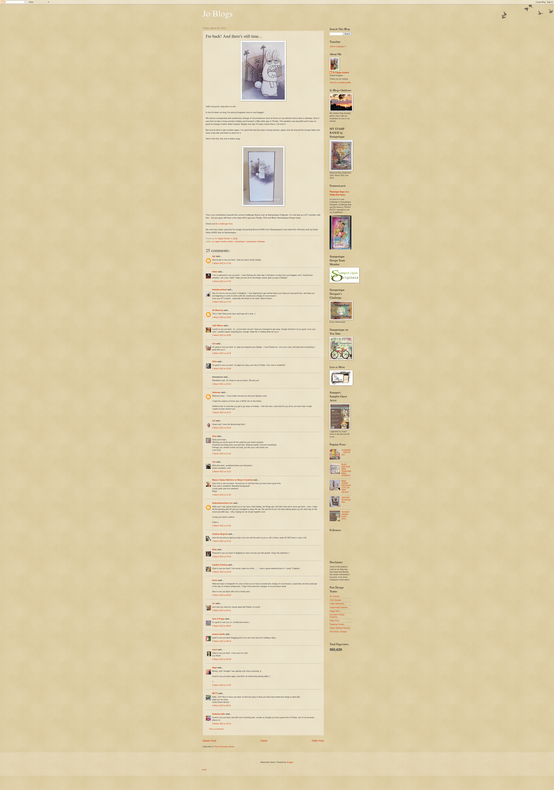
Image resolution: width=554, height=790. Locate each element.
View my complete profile (340, 82)
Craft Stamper (335, 600)
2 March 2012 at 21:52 (221, 471)
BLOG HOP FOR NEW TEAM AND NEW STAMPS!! (346, 470)
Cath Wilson (217, 325)
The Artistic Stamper (338, 632)
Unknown (216, 392)
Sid (213, 421)
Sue (214, 344)
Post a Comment (216, 729)
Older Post (318, 740)
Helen (214, 272)
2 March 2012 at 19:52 (221, 384)
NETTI (215, 693)
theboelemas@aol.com (222, 503)
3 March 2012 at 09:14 (221, 641)
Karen (214, 580)
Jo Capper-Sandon (341, 72)
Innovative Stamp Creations (337, 616)
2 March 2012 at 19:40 (221, 368)
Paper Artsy (334, 620)
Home (263, 740)
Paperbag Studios (337, 624)
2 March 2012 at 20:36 (221, 428)
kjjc (213, 256)
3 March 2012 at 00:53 (221, 595)
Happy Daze (335, 611)
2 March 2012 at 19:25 (221, 353)
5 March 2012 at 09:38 (221, 659)
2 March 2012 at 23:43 (221, 572)
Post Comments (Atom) (224, 747)
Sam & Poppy (218, 619)
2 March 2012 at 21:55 (221, 526)
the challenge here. (224, 224)
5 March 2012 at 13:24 (221, 685)
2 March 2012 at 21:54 (221, 495)
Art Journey (334, 596)
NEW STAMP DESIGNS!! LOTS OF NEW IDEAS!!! (346, 486)
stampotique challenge (255, 241)
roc (213, 603)
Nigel (214, 668)
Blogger (290, 762)
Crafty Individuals (337, 604)
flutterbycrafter (218, 714)
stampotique (240, 241)
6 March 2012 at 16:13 (221, 724)
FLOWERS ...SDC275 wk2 (346, 452)
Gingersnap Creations (339, 607)
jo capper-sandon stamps (222, 241)
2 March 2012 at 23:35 (221, 556)
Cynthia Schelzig (219, 565)
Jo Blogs (218, 13)
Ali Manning (217, 310)
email (204, 769)
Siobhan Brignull (220, 534)
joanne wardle (218, 634)
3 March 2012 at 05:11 (221, 610)
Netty (214, 549)
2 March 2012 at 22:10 (221, 541)
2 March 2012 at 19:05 (221, 335)
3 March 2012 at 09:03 (221, 626)
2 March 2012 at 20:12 (221, 412)
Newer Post (209, 740)
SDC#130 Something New (345, 499)
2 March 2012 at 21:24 (221, 454)
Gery (214, 436)
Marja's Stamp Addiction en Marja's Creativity (232, 480)
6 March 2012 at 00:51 (221, 706)
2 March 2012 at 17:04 (221, 263)
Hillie (214, 361)
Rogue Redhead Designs (340, 628)
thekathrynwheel (219, 290)
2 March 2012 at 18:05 (221, 317)
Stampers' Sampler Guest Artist (345, 515)
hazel (214, 649)
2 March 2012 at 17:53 (221, 281)
